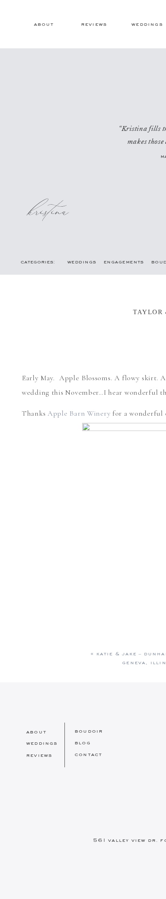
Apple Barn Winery (79, 413)
